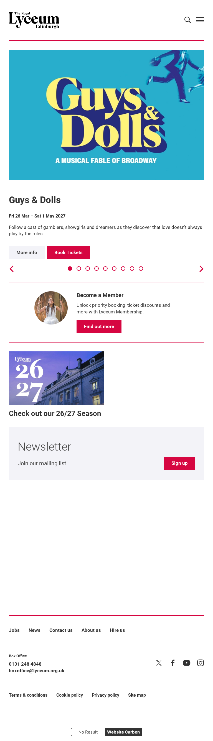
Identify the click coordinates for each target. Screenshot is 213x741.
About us (91, 630)
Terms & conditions (28, 695)
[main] (106, 319)
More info (26, 252)
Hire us (117, 630)
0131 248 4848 (25, 664)
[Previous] (12, 268)
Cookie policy (69, 695)
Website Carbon (123, 732)
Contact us (61, 630)
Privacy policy (105, 695)
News (34, 630)
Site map (137, 695)
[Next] (200, 268)
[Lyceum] (34, 20)
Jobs (14, 630)
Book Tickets (68, 252)
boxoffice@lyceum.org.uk (36, 670)
